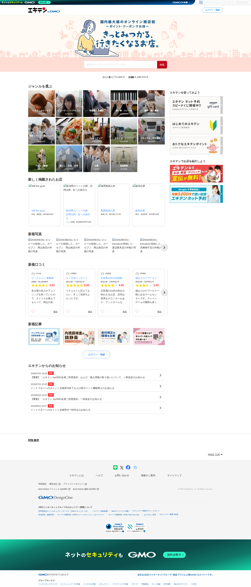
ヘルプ (99, 475)
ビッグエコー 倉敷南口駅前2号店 (44, 278)
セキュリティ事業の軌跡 (168, 514)
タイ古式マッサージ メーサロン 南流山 (79, 278)
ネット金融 (156, 584)
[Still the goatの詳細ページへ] (44, 205)
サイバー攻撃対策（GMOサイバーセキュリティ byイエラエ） (81, 515)
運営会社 (53, 484)
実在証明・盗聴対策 (46, 515)
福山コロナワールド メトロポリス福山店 (148, 278)
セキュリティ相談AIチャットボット (146, 511)
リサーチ (134, 584)
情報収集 (145, 584)
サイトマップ (174, 475)
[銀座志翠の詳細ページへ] (148, 205)
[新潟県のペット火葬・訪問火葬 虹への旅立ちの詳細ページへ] (79, 205)
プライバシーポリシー (73, 484)
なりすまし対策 (150, 515)
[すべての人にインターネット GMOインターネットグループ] (227, 2)
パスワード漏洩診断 (100, 511)
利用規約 (42, 484)
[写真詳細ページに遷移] (40, 247)
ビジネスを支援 (89, 584)
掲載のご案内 (148, 475)
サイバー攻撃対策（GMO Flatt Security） (124, 515)
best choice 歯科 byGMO (84, 489)
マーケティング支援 (120, 584)
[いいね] (33, 311)
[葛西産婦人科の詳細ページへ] (113, 205)
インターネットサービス (47, 584)
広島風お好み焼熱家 (111, 278)
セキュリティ (104, 584)
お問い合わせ (122, 475)
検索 (162, 64)
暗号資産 (167, 584)
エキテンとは (76, 475)
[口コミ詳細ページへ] (44, 292)
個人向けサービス (181, 584)
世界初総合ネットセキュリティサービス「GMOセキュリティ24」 (63, 511)
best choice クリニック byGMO (52, 489)
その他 (193, 584)
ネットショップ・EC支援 (70, 584)
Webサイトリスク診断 (120, 511)
